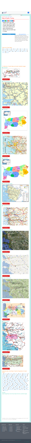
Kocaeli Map (19, 383)
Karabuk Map (22, 381)
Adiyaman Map (10, 373)
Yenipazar (7, 52)
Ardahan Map (20, 374)
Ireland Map (10, 427)
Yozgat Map (24, 388)
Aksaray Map (25, 373)
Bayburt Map (24, 375)
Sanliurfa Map (6, 387)
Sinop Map (21, 386)
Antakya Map (26, 389)
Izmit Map (21, 389)
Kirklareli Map (4, 383)
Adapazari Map (6, 390)
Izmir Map (9, 381)
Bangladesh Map (18, 426)
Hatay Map (11, 380)
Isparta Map (21, 380)
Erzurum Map (4, 379)
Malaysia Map (18, 427)
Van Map (14, 388)
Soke (21, 51)
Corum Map (17, 377)
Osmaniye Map (23, 385)
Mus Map (3, 385)
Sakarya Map (7, 386)
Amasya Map (4, 374)
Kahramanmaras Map (15, 381)
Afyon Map (15, 373)
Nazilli (14, 51)
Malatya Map (9, 384)
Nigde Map (13, 385)
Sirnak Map (11, 387)
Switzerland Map (4, 427)
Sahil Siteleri (17, 51)
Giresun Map (21, 379)
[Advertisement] (15, 5)
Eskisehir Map (10, 379)
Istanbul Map (4, 381)
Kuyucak (7, 51)
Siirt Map (17, 386)
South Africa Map (4, 424)
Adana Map (5, 373)
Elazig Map (19, 378)
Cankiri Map (13, 377)
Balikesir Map (9, 375)
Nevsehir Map (9, 385)
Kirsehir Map (9, 383)
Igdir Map (16, 380)
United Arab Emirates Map (19, 430)
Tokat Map (21, 387)
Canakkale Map (7, 377)
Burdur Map (22, 376)
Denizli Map (22, 377)
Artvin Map (24, 374)
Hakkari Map (7, 380)
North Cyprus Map (11, 389)
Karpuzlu (22, 50)
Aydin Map (3, 375)
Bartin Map (14, 375)
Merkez (11, 51)
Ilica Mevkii (4, 50)
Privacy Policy (16, 440)
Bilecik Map (3, 376)
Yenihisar (3, 52)
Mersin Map (17, 389)
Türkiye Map (10, 426)
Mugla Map (24, 384)
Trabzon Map (26, 387)
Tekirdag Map (16, 387)
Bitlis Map (13, 376)
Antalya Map (14, 374)
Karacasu (18, 50)
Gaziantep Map (15, 379)
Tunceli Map (5, 388)
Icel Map (25, 380)
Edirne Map (14, 378)
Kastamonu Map (11, 382)
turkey (8, 16)
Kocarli (25, 50)
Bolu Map (17, 376)
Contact (24, 424)
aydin (11, 16)
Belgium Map (10, 424)
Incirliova (9, 50)
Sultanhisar (24, 51)
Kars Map (6, 382)
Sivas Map (25, 386)
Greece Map (17, 424)
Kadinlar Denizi (13, 50)
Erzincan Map (24, 378)
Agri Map (20, 373)
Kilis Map (14, 383)
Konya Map (23, 383)
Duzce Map (9, 378)
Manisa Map (14, 384)
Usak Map (10, 388)
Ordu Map (18, 385)
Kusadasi (3, 51)
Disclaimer (20, 440)
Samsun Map (12, 386)
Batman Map (19, 375)
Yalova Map (19, 388)
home (6, 16)
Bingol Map (8, 376)
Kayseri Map (17, 382)
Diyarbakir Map (4, 378)
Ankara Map (9, 374)
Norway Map (18, 431)
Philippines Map (4, 426)
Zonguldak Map (4, 389)
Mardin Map (19, 384)
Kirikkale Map (23, 382)
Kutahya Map (4, 384)
